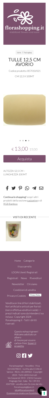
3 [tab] (26, 140)
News (24, 278)
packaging (32, 200)
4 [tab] (29, 140)
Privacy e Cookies (16, 295)
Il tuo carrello (25, 266)
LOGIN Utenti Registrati (24, 272)
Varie (19, 52)
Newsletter (18, 284)
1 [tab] (20, 140)
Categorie (29, 260)
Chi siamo (32, 284)
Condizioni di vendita (24, 289)
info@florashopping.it (24, 390)
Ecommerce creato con (24, 393)
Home (17, 260)
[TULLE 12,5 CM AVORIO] (24, 110)
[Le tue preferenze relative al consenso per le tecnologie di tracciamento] (44, 393)
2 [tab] (23, 140)
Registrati (12, 278)
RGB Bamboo (10, 203)
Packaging (28, 52)
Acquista (24, 158)
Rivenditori (36, 278)
